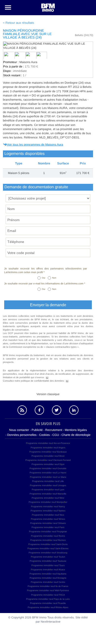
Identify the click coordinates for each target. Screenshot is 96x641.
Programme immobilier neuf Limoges (48, 485)
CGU (55, 435)
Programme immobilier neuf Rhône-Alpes (48, 607)
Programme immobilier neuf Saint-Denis (48, 544)
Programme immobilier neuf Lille (48, 481)
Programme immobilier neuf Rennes (48, 540)
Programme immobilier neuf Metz (48, 498)
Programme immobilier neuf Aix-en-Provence (48, 443)
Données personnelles (21, 435)
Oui (43, 278)
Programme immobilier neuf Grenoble (48, 468)
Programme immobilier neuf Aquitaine (48, 574)
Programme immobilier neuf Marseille (48, 494)
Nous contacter (19, 430)
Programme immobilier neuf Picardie (48, 603)
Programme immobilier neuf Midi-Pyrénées (48, 590)
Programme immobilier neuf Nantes (48, 510)
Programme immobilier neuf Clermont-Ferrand (48, 460)
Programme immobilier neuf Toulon (48, 557)
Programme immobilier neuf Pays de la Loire (48, 599)
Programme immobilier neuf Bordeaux (48, 452)
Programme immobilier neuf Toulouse (48, 561)
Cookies (44, 435)
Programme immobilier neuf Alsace (48, 569)
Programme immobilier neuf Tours (48, 565)
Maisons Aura (28, 62)
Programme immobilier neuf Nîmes (48, 519)
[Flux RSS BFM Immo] (22, 410)
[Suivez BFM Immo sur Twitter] (56, 410)
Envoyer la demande (48, 305)
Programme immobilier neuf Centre (48, 582)
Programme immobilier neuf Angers (48, 447)
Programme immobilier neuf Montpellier (48, 502)
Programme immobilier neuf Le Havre (48, 472)
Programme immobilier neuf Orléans (48, 523)
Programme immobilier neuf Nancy (48, 506)
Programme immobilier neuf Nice (48, 515)
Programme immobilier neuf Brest (48, 456)
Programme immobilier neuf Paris (48, 527)
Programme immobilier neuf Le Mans (48, 477)
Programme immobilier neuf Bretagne (48, 578)
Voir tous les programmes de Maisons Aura (35, 144)
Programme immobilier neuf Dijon (48, 464)
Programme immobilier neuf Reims (48, 536)
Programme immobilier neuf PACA (48, 595)
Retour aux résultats (19, 23)
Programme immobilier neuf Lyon (48, 489)
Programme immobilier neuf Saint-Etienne (47, 548)
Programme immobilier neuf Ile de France (48, 586)
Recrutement (53, 430)
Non (54, 278)
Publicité (37, 430)
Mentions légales (76, 430)
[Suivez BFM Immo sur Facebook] (39, 410)
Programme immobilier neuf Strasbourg (48, 552)
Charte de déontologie (76, 435)
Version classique (47, 394)
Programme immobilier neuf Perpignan (48, 531)
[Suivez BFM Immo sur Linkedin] (73, 410)
